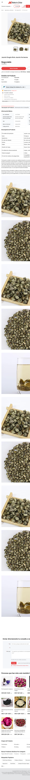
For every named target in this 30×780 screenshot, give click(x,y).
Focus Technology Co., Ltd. (24, 771)
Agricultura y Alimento (9, 10)
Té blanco (3, 747)
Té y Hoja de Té (18, 10)
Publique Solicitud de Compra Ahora (19, 665)
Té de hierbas (4, 744)
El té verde (16, 744)
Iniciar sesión (5, 101)
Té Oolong (16, 747)
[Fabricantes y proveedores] (15, 2)
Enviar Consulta (14, 68)
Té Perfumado (24, 10)
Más (2, 766)
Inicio (2, 10)
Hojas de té (5, 763)
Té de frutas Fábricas (7, 760)
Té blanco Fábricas (19, 760)
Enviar (13, 663)
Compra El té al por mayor (23, 763)
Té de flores (12, 763)
